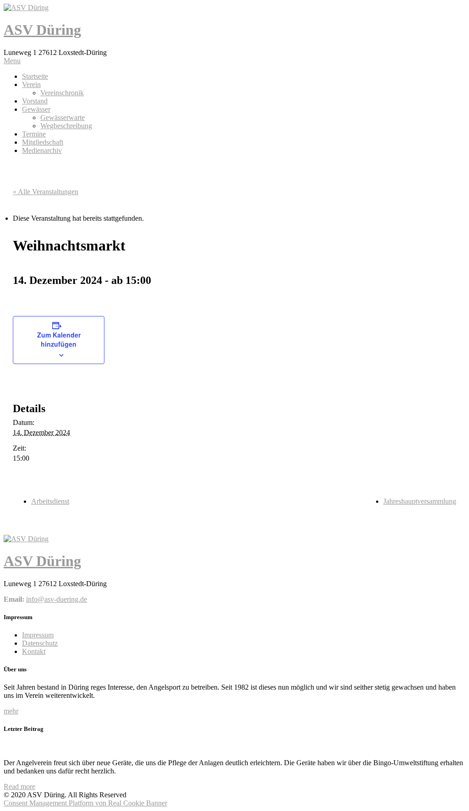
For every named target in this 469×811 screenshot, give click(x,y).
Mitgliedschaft (42, 142)
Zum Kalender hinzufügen (59, 339)
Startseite (35, 76)
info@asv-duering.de (56, 599)
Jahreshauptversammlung (419, 501)
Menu (12, 61)
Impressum (38, 635)
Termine (34, 134)
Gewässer (36, 109)
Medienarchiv (42, 150)
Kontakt (33, 651)
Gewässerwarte (62, 117)
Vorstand (35, 101)
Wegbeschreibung (66, 126)
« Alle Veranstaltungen (45, 192)
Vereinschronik (62, 93)
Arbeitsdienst (50, 501)
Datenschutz (40, 643)
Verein (31, 84)
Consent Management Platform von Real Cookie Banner (85, 803)
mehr (11, 711)
